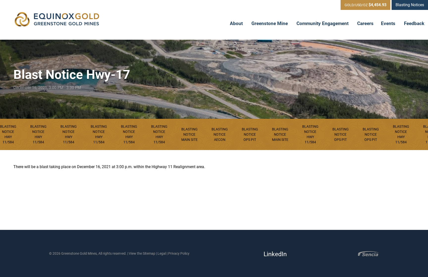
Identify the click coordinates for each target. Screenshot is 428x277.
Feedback (414, 23)
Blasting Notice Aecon (220, 134)
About (237, 23)
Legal (162, 253)
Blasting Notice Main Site (189, 134)
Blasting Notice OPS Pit (250, 134)
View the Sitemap (142, 253)
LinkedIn (274, 254)
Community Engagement (323, 23)
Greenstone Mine (270, 23)
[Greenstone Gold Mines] (57, 20)
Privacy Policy (178, 253)
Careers (365, 23)
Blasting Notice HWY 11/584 (38, 134)
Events (389, 23)
